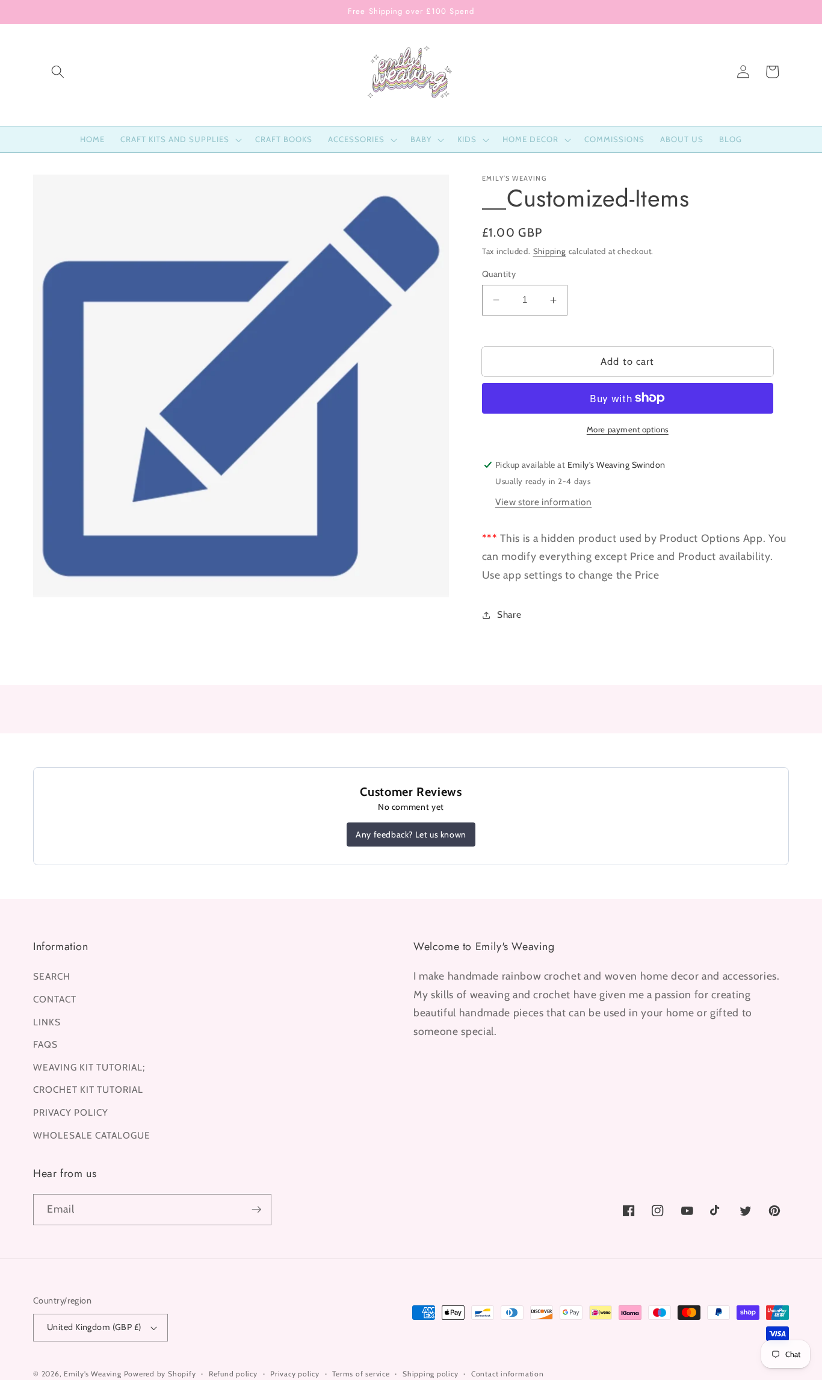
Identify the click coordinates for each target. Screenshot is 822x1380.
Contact (54, 999)
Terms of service (360, 1373)
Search (51, 976)
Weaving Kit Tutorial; (89, 1067)
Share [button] (509, 614)
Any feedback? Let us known (411, 834)
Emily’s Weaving (93, 1373)
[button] (57, 71)
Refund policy (233, 1373)
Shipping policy (431, 1373)
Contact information (507, 1373)
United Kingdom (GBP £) (94, 1327)
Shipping (549, 251)
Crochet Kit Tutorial (88, 1089)
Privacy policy (295, 1373)
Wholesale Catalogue (91, 1135)
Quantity (499, 274)
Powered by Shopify (160, 1373)
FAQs (45, 1044)
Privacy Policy (70, 1112)
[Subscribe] (256, 1209)
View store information (543, 502)
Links (47, 1022)
